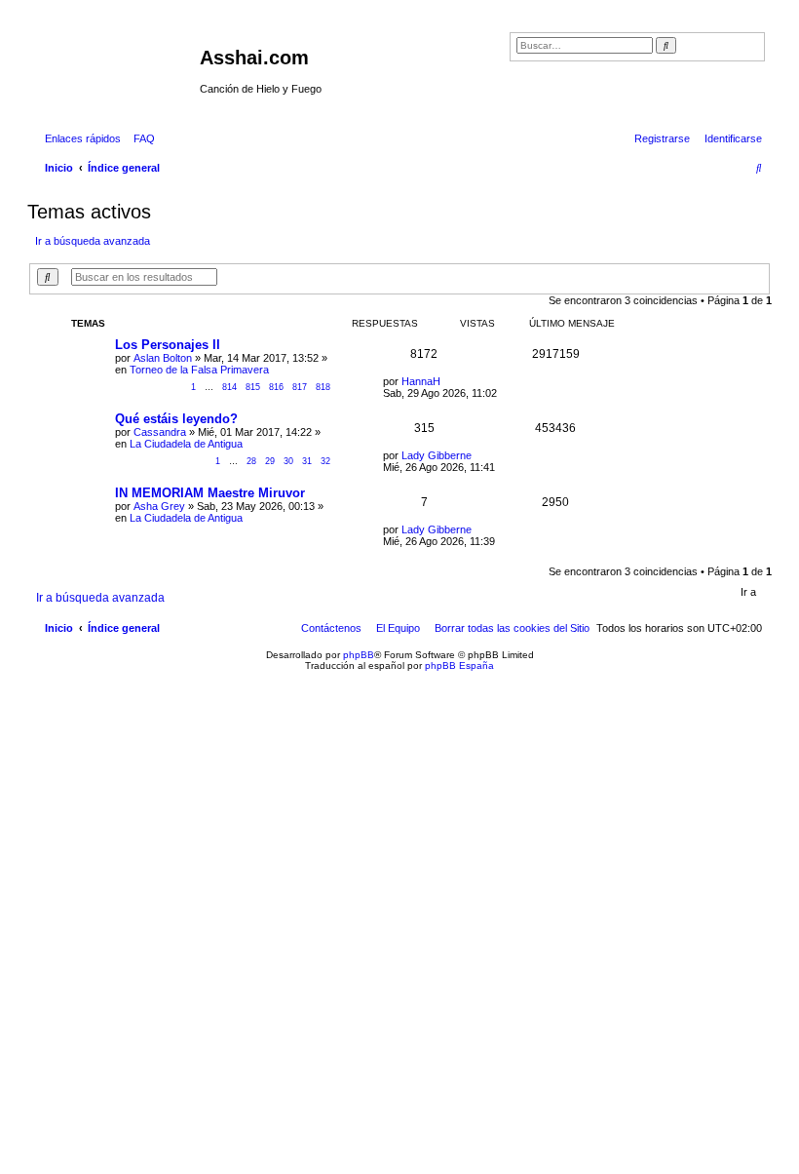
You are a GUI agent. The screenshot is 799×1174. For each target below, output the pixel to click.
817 (299, 387)
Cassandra (159, 432)
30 (288, 461)
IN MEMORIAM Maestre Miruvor (210, 493)
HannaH (420, 381)
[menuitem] (140, 138)
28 (251, 461)
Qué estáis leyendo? (176, 418)
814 (229, 387)
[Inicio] (116, 63)
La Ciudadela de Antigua (186, 444)
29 (270, 461)
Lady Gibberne (436, 455)
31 (307, 461)
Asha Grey (159, 506)
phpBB (358, 654)
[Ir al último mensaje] (447, 381)
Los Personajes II (167, 344)
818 (323, 387)
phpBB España (459, 665)
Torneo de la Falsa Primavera (199, 369)
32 (325, 461)
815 (253, 387)
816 (276, 387)
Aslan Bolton (162, 358)
